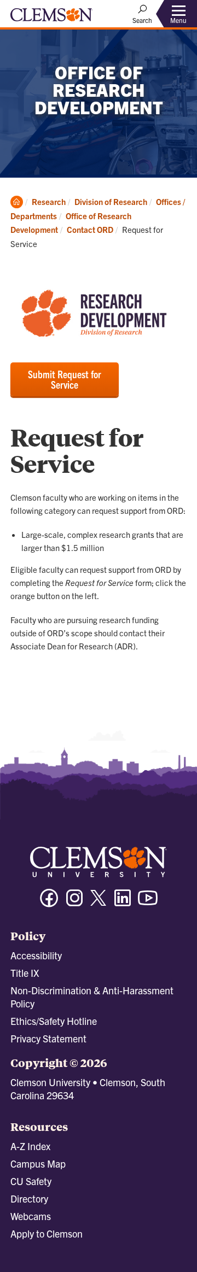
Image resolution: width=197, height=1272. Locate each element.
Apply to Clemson (46, 1233)
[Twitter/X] (98, 903)
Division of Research (110, 201)
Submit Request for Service (64, 379)
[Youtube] (148, 902)
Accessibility (36, 955)
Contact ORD (90, 229)
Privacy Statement (48, 1038)
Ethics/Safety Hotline (53, 1021)
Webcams (30, 1216)
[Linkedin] (123, 902)
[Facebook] (49, 902)
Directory (29, 1198)
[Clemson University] (51, 18)
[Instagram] (74, 902)
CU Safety (30, 1181)
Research (49, 201)
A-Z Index (30, 1146)
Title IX (24, 972)
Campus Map (38, 1163)
